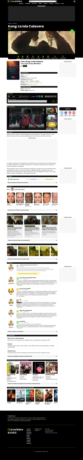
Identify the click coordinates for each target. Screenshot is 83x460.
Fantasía (37, 81)
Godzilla (9, 402)
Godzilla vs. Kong (29, 403)
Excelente (22, 321)
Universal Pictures (38, 83)
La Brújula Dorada (37, 403)
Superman (56, 402)
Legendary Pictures (29, 83)
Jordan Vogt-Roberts (19, 189)
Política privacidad (49, 430)
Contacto (37, 430)
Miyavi (8, 204)
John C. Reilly (46, 204)
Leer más (20, 285)
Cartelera (27, 3)
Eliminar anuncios (42, 6)
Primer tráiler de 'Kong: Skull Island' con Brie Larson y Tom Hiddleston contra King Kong (49, 228)
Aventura (32, 81)
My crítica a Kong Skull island (28, 277)
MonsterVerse (26, 75)
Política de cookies (49, 431)
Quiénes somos (38, 429)
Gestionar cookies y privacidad (51, 432)
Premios (51, 3)
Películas (34, 3)
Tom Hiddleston (20, 204)
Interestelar (19, 402)
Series (40, 3)
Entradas (29, 443)
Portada (9, 23)
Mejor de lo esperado (26, 310)
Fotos (62, 3)
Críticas (29, 441)
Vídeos (45, 3)
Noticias (21, 3)
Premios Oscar (15, 179)
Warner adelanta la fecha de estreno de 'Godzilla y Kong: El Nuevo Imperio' (14, 228)
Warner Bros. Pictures (32, 84)
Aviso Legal (47, 428)
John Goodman (55, 204)
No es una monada (25, 288)
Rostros (57, 3)
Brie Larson (36, 204)
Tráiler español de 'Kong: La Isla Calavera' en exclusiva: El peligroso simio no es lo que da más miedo (32, 229)
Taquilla (29, 440)
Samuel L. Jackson (27, 205)
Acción (26, 81)
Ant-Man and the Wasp (48, 403)
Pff (20, 299)
